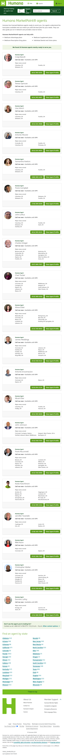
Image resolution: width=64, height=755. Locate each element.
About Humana (27, 702)
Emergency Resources (50, 709)
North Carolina (38, 647)
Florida (4, 654)
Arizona (5, 641)
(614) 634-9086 (37, 124)
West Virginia (37, 682)
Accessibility (56, 726)
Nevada (35, 638)
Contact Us (26, 706)
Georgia (5, 657)
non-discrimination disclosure (39, 742)
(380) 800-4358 (37, 177)
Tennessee (36, 666)
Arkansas (5, 644)
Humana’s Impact (28, 709)
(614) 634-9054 (37, 150)
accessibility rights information (22, 742)
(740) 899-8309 (37, 204)
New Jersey (37, 641)
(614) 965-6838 (37, 414)
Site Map (22, 726)
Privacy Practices (17, 724)
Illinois (4, 660)
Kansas (4, 666)
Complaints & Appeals (50, 706)
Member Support (51, 699)
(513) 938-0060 (37, 473)
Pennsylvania (37, 660)
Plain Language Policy (50, 712)
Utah (34, 672)
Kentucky (5, 669)
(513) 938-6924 (37, 588)
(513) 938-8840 (37, 329)
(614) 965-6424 (37, 232)
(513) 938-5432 (37, 361)
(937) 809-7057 (37, 264)
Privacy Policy (26, 724)
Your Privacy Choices (9, 726)
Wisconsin (36, 685)
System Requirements (32, 728)
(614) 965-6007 (37, 97)
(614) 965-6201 (37, 72)
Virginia (35, 675)
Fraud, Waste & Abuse (46, 726)
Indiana (5, 663)
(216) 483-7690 (37, 531)
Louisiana (5, 672)
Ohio (34, 651)
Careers (25, 712)
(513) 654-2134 (37, 387)
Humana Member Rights (51, 703)
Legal (9, 724)
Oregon (35, 657)
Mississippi (6, 682)
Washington (37, 678)
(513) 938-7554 (37, 441)
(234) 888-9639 (37, 615)
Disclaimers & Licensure (32, 726)
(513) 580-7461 (37, 556)
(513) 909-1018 (37, 296)
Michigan (5, 678)
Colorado (5, 651)
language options (55, 742)
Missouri (5, 685)
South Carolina (38, 663)
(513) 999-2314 (37, 505)
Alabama (5, 638)
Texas (35, 669)
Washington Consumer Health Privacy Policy (44, 724)
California (5, 647)
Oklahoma (36, 654)
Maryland (5, 675)
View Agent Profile (52, 72)
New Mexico (37, 644)
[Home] (13, 3)
